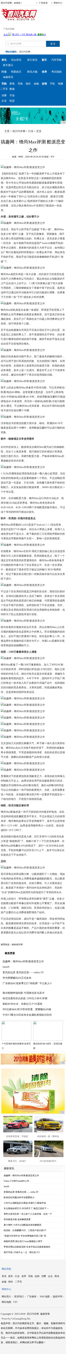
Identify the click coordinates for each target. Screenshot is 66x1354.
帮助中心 (58, 3)
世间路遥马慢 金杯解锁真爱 (17, 1219)
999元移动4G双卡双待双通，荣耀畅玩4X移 (27, 1009)
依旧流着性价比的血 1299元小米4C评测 (25, 998)
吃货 (12, 100)
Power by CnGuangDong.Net (16, 1318)
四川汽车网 (24, 51)
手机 (52, 83)
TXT (15, 1302)
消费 (4, 95)
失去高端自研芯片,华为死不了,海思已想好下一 (26, 1208)
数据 (12, 89)
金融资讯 (8, 77)
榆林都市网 (17, 944)
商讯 (56, 1276)
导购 (20, 83)
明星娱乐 (16, 71)
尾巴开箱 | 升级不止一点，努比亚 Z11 (22, 1252)
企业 (4, 100)
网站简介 (6, 1296)
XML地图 (45, 1296)
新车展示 (8, 65)
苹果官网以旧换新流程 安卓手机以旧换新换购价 (27, 1247)
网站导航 (6, 1269)
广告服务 (31, 1296)
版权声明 (57, 1296)
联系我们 (19, 1296)
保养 (23, 1276)
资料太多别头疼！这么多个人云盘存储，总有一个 (28, 1214)
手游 (12, 95)
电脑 (60, 83)
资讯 (4, 1276)
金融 (36, 83)
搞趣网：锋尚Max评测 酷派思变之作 (23, 961)
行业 (30, 131)
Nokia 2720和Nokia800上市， (17, 1181)
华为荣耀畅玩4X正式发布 (17, 978)
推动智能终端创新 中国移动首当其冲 (23, 993)
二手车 (4, 89)
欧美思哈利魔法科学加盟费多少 (19, 1197)
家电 (12, 83)
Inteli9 (6, 967)
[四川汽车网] (19, 21)
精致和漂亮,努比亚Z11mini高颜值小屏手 (23, 1241)
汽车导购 (56, 60)
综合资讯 (16, 60)
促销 (37, 1276)
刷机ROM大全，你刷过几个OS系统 (22, 1004)
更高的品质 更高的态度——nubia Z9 (23, 972)
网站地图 (6, 1302)
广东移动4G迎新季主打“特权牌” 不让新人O (27, 983)
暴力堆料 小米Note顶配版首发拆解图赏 (22, 1225)
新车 (10, 1276)
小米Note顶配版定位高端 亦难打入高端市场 (25, 1203)
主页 (7, 131)
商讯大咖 (32, 71)
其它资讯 (32, 60)
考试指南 (56, 71)
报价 (28, 83)
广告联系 (43, 3)
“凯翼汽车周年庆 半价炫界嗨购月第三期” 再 (25, 1236)
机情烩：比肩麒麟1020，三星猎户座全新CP (25, 1230)
